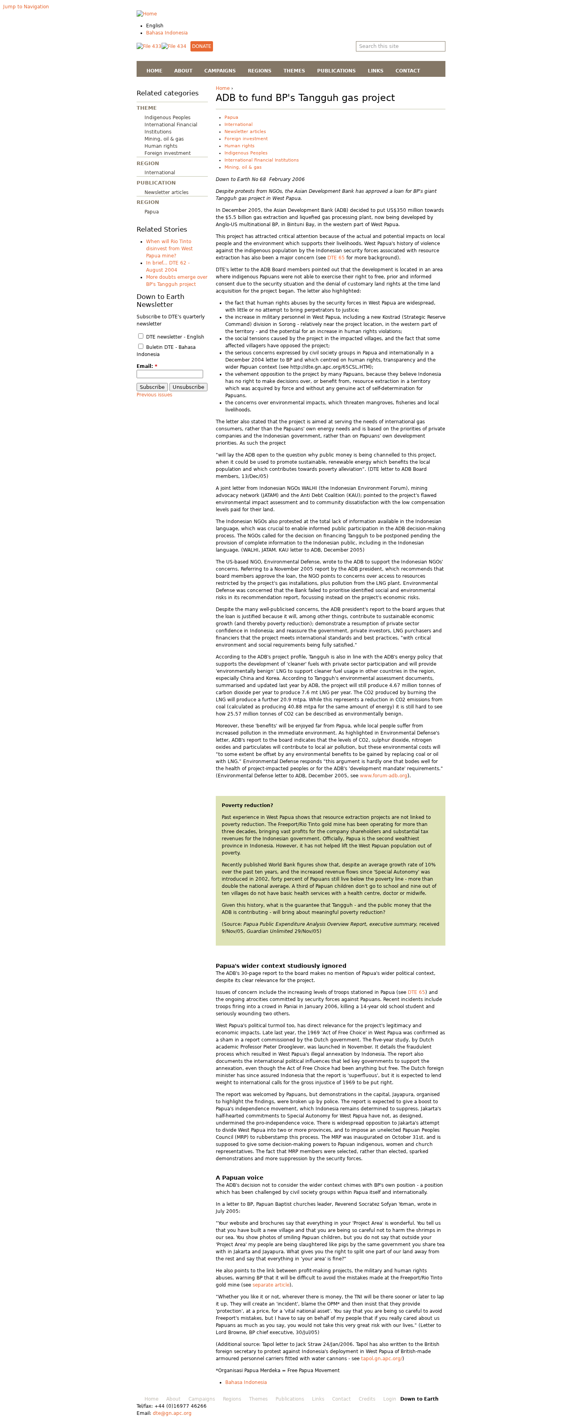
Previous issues (154, 395)
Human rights (161, 146)
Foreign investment (168, 153)
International (160, 172)
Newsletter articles (166, 192)
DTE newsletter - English (174, 337)
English (155, 26)
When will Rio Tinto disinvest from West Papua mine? (169, 249)
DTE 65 (336, 258)
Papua (152, 212)
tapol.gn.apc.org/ (381, 1358)
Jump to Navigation (26, 7)
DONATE (201, 46)
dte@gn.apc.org (172, 1413)
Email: (147, 366)
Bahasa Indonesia (167, 33)
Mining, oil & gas (164, 139)
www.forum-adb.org (383, 776)
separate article (271, 1285)
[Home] (147, 14)
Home (223, 88)
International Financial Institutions (261, 160)
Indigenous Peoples (167, 117)
